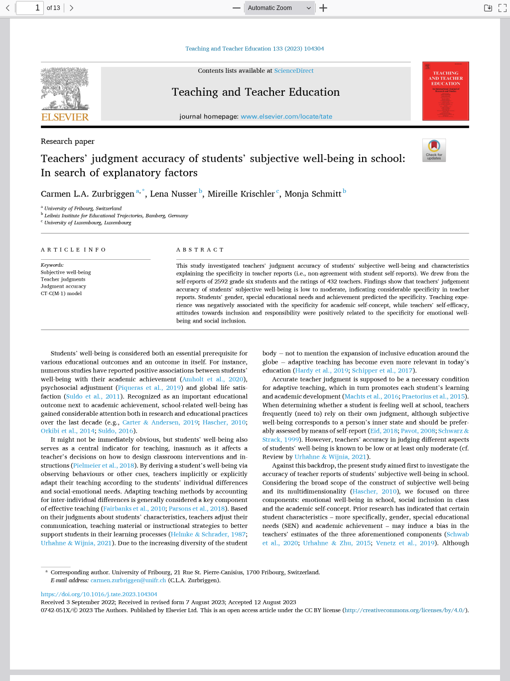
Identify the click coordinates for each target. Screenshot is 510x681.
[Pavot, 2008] (418, 431)
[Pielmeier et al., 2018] (103, 465)
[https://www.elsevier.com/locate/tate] (286, 117)
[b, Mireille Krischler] (237, 194)
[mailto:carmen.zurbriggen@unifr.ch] (128, 580)
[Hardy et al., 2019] (321, 370)
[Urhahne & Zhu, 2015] (337, 543)
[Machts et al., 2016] (372, 396)
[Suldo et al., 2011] (93, 396)
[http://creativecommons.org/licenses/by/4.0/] (405, 609)
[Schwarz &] (453, 431)
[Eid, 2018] (383, 431)
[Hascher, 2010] (224, 422)
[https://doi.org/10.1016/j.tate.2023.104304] (254, 48)
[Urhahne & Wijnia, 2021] (331, 457)
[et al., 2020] (280, 543)
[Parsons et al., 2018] (197, 509)
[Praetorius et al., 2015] (433, 396)
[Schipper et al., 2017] (382, 370)
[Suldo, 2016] (115, 431)
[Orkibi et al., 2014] (68, 431)
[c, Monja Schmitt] (309, 194)
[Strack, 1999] (280, 439)
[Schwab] (458, 534)
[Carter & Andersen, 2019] (160, 422)
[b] (344, 194)
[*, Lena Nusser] (169, 194)
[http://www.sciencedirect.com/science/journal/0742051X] (294, 71)
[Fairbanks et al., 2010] (134, 509)
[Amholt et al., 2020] (213, 379)
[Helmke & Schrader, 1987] (208, 534)
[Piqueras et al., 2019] (149, 388)
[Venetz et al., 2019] (405, 543)
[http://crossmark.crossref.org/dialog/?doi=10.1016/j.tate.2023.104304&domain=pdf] (433, 150)
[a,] (138, 190)
